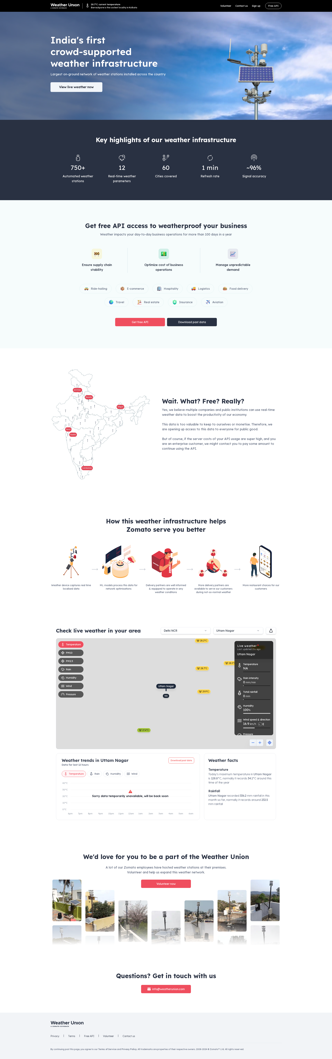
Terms (71, 1036)
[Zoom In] (259, 742)
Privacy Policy (129, 1049)
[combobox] (238, 630)
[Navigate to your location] (269, 742)
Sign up (256, 5)
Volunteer (225, 5)
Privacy (54, 1036)
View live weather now (76, 87)
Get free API (140, 322)
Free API (273, 5)
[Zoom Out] (253, 742)
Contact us (241, 5)
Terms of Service (107, 1049)
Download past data (192, 322)
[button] (100, 424)
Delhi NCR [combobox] (170, 630)
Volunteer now (166, 884)
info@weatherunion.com (168, 989)
